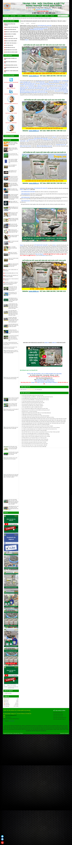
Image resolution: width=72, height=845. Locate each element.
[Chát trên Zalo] (2, 839)
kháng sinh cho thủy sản (40, 685)
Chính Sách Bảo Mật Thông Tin (59, 673)
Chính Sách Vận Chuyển (58, 668)
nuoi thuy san (40, 679)
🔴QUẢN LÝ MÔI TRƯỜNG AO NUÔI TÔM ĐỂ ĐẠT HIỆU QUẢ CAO (13, 265)
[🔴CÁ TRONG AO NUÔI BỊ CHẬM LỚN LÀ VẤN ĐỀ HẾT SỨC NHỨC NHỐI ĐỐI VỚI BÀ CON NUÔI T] (6, 198)
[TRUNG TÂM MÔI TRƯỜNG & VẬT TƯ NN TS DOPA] (36, 14)
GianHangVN (66, 687)
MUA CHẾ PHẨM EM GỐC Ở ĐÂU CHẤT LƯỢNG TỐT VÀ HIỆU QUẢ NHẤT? (13, 336)
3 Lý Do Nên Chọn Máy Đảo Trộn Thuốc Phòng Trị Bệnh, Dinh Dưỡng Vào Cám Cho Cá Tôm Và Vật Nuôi (13, 349)
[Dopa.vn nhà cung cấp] (11, 579)
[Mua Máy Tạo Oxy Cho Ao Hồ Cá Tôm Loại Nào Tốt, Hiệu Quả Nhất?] (6, 363)
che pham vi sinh (55, 679)
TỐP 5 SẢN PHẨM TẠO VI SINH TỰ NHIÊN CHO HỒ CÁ (32, 395)
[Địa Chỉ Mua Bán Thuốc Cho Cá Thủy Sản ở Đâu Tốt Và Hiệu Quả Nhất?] (6, 402)
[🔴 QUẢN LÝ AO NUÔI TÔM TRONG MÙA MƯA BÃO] (6, 256)
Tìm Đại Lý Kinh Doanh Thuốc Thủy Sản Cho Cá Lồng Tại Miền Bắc (34, 435)
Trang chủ (6, 15)
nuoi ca (49, 679)
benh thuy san (18, 679)
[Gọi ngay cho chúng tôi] (2, 842)
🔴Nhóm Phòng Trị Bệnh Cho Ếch (10, 59)
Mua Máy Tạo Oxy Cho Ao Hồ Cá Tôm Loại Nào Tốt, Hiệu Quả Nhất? (13, 360)
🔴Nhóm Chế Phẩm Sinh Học (10, 29)
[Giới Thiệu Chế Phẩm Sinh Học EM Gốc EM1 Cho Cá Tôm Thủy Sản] (6, 414)
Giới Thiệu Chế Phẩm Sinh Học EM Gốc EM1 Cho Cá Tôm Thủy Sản (13, 411)
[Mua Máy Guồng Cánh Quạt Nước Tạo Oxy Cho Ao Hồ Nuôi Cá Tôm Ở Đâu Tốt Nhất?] (6, 344)
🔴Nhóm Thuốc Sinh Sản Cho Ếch (10, 62)
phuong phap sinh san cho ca (25, 682)
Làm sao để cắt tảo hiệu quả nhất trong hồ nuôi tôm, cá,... (13, 154)
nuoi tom (45, 679)
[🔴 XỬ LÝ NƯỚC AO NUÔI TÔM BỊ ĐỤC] (6, 244)
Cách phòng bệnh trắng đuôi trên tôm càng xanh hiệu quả (32, 392)
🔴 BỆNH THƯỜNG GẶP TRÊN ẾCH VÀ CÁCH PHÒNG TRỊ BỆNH (12, 282)
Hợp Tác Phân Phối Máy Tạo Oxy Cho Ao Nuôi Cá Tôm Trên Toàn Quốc (35, 432)
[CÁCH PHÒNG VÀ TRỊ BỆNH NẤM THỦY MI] (6, 174)
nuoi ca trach (30, 681)
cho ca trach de (46, 681)
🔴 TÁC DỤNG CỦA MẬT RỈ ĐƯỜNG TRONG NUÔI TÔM (13, 236)
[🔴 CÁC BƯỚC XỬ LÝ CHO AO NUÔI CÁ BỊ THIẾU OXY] (6, 290)
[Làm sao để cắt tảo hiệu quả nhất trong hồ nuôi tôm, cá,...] (6, 157)
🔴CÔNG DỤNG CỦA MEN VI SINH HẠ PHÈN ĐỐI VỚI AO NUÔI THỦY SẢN (13, 219)
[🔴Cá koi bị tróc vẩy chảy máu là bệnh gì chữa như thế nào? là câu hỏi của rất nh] (6, 180)
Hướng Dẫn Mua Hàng (57, 666)
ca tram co (21, 681)
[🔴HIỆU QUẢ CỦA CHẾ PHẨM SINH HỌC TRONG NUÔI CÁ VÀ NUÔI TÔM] (6, 227)
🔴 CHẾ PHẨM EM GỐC (8, 45)
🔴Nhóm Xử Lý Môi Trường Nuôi (11, 31)
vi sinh (60, 679)
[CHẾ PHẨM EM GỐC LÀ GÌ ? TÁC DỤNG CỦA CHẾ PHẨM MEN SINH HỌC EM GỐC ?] (6, 432)
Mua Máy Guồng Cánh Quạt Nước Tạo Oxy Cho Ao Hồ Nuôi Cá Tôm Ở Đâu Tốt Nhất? (37, 414)
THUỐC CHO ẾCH (8, 647)
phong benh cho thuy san (31, 679)
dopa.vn (39, 371)
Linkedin (33, 23)
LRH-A (61, 683)
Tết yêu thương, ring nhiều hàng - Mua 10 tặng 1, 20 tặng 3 (32, 394)
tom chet (13, 681)
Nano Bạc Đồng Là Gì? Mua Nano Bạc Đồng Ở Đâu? (12, 304)
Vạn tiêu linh (28, 685)
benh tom (8, 681)
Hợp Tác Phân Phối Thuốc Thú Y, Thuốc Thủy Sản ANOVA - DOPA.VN (34, 433)
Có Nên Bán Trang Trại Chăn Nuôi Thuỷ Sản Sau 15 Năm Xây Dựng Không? (35, 404)
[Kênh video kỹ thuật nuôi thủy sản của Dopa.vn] (11, 597)
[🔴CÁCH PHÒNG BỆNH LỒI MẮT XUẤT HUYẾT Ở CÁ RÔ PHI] (6, 151)
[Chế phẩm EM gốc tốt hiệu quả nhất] (11, 521)
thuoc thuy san (11, 679)
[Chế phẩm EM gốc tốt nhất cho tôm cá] (11, 560)
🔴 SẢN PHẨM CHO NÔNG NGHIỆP (10, 52)
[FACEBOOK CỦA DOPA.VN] (11, 464)
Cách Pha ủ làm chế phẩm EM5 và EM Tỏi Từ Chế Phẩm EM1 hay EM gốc (13, 372)
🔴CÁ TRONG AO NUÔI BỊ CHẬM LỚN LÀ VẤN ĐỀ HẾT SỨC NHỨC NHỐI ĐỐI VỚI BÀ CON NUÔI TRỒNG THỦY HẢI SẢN (13, 197)
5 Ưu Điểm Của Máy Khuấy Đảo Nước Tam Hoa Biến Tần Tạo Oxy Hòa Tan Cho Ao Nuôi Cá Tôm (39, 417)
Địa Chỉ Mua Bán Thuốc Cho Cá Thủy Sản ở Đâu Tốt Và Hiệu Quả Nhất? (12, 400)
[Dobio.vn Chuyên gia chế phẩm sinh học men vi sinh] (11, 634)
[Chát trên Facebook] (2, 836)
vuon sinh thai (36, 683)
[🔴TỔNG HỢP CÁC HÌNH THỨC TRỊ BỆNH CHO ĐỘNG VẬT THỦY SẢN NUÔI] (6, 216)
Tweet (28, 23)
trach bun (52, 681)
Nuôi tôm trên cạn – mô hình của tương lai (29, 400)
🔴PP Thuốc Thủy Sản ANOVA (10, 43)
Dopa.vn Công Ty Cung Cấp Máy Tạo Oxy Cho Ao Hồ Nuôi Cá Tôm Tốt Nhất (13, 377)
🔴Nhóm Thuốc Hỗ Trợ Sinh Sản (11, 27)
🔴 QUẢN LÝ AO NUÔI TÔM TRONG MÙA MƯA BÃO (12, 253)
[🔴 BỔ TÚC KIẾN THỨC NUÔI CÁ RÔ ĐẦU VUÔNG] (6, 192)
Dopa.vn (28, 189)
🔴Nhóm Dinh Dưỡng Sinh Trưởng (9, 24)
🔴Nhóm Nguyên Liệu (8, 36)
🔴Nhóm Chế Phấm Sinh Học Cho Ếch (11, 68)
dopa (63, 682)
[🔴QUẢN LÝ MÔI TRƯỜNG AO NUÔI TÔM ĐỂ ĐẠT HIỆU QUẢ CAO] (6, 267)
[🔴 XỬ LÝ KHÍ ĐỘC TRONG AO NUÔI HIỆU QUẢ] (6, 250)
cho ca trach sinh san (38, 681)
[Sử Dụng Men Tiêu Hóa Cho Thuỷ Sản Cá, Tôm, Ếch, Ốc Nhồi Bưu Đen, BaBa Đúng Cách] (6, 301)
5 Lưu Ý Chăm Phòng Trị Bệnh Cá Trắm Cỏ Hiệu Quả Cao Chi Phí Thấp (35, 397)
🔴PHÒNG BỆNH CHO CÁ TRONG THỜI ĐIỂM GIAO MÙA (13, 208)
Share (22, 23)
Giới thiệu (13, 15)
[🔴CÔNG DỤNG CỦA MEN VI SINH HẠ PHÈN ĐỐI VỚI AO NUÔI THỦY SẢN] (6, 222)
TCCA (67, 683)
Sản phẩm (19, 15)
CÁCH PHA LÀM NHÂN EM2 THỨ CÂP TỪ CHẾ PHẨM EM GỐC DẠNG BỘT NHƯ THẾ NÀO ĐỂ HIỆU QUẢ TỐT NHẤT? (13, 424)
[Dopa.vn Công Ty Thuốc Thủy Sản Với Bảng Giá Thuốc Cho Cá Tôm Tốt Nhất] (6, 385)
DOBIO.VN (46, 331)
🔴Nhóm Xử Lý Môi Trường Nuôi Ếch (11, 71)
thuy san (6, 679)
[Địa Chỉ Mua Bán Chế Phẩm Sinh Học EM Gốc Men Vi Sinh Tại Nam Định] (6, 397)
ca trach (25, 681)
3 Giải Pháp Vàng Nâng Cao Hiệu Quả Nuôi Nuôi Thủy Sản (32, 389)
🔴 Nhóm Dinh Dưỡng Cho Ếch (10, 65)
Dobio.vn (22, 189)
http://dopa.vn (40, 368)
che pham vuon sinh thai (44, 683)
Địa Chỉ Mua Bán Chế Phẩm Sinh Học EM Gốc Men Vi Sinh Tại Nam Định (13, 394)
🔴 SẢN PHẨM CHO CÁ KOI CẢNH (10, 49)
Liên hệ (52, 15)
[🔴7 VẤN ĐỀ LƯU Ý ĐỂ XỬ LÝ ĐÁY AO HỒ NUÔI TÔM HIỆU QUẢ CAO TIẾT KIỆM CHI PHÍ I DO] (6, 296)
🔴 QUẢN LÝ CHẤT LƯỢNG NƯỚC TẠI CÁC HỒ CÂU (12, 270)
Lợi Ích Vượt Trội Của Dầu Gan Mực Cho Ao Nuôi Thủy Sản (32, 384)
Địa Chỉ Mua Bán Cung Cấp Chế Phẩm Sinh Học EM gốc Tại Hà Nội (13, 406)
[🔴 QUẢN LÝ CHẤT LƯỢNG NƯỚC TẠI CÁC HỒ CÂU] (6, 273)
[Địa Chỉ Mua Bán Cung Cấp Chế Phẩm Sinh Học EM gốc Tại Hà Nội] (6, 408)
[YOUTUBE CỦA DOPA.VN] (11, 446)
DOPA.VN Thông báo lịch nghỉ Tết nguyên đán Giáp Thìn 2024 (33, 391)
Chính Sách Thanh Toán (58, 670)
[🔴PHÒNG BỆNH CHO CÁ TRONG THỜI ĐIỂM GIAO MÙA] (6, 210)
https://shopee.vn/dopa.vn (51, 371)
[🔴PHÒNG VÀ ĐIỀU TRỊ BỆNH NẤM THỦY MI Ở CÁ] (6, 205)
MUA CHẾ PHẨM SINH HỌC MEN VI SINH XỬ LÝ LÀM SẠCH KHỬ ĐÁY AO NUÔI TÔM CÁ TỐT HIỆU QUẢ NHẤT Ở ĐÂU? (13, 324)
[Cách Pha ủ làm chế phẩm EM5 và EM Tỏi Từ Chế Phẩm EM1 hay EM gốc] (6, 374)
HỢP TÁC (46, 15)
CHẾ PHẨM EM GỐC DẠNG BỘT (41, 28)
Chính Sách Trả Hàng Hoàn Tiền (59, 671)
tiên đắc (33, 685)
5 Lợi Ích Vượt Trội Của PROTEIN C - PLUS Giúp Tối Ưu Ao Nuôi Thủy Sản (35, 388)
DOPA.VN (54, 331)
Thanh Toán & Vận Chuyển (30, 15)
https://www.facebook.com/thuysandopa (44, 369)
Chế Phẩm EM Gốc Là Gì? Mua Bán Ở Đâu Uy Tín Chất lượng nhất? (13, 389)
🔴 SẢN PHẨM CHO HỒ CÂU (9, 47)
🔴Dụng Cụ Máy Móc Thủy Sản (10, 38)
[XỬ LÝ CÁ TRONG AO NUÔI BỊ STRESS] (6, 168)
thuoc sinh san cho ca (8, 682)
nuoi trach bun (58, 681)
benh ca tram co (64, 681)
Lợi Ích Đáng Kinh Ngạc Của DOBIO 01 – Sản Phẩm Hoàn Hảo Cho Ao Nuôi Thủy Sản (37, 385)
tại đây (42, 371)
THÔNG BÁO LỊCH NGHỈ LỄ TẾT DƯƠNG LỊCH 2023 (31, 403)
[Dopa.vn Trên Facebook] (11, 616)
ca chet (16, 681)
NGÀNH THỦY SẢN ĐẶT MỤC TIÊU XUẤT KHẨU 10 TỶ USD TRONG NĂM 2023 (36, 401)
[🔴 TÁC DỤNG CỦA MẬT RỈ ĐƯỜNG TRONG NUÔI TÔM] (6, 239)
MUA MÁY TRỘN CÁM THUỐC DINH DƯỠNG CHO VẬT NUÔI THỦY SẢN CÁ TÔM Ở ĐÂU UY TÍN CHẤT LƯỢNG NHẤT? (13, 331)
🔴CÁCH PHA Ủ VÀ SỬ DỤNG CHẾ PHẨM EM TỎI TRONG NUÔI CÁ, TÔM (13, 231)
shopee (33, 371)
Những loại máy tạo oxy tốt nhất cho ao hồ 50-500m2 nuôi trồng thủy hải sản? (36, 398)
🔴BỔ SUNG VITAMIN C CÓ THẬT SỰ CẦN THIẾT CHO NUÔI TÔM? (13, 143)
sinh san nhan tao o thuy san (38, 682)
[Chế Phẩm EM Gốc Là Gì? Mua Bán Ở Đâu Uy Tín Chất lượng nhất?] (6, 391)
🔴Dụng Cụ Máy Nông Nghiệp (10, 40)
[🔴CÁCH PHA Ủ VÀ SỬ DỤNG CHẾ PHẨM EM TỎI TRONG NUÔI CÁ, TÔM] (6, 233)
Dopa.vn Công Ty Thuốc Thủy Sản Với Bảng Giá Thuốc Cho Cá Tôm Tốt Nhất (36, 425)
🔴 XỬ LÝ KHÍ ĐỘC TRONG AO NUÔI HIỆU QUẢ (12, 248)
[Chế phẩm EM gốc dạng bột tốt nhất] (11, 541)
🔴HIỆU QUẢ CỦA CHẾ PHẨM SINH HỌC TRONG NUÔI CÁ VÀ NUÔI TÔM (13, 225)
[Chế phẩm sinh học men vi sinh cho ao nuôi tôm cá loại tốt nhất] (11, 502)
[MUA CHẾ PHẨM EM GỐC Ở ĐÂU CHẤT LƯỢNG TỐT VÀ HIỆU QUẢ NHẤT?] (6, 339)
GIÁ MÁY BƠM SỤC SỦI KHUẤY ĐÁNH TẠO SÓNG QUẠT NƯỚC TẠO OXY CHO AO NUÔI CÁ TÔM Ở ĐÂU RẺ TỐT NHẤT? (13, 317)
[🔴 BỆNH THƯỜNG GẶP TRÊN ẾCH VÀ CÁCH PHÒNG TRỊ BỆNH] (6, 284)
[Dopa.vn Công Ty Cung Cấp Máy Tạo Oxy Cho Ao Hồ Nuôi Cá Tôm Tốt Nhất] (6, 380)
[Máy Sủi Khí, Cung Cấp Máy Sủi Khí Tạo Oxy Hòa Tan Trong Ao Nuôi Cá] (11, 483)
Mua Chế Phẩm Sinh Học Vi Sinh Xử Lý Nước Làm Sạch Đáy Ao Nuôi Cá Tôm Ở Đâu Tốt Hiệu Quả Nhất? (41, 420)
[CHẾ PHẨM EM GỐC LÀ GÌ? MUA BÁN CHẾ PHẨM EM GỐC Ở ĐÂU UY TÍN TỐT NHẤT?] (6, 313)
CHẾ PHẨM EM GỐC (25, 200)
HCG (64, 683)
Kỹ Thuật (41, 15)
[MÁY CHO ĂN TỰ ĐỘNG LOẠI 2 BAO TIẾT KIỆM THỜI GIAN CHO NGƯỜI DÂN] (6, 163)
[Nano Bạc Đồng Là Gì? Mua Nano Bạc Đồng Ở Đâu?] (6, 307)
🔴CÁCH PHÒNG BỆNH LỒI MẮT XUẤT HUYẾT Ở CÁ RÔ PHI (13, 149)
